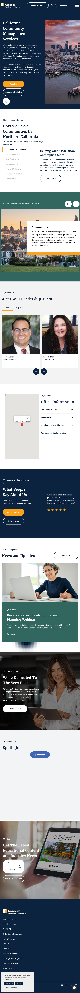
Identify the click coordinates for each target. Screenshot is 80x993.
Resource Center (9, 919)
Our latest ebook (12, 866)
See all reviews (13, 512)
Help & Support (9, 939)
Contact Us (7, 949)
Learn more (7, 979)
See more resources (13, 879)
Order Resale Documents (12, 934)
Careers (6, 944)
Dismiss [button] (19, 983)
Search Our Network (11, 924)
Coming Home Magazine (12, 958)
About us (13, 84)
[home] (10, 5)
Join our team (15, 709)
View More (66, 556)
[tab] (21, 149)
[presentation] (68, 204)
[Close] (27, 418)
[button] (10, 987)
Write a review (14, 521)
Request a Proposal (38, 5)
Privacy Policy (8, 968)
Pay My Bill (7, 929)
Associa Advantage (10, 963)
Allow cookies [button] (9, 983)
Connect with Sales (13, 92)
